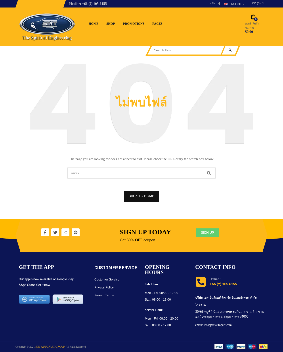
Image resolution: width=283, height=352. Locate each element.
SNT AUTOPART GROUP (50, 346)
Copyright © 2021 (25, 346)
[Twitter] (55, 232)
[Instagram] (65, 232)
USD (212, 2)
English (235, 4)
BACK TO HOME (141, 196)
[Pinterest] (76, 232)
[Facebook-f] (45, 232)
